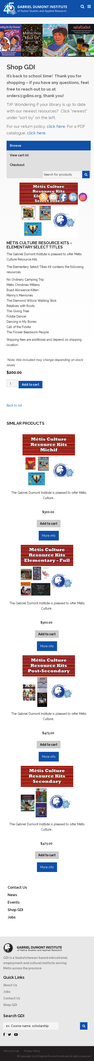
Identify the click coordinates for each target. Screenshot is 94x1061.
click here (56, 126)
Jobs (6, 991)
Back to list (14, 405)
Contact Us (11, 998)
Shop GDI (10, 1005)
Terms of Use (11, 1050)
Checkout (17, 165)
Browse (15, 145)
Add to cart (30, 384)
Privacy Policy (32, 1050)
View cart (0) (19, 155)
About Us (10, 985)
